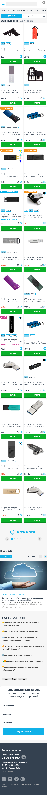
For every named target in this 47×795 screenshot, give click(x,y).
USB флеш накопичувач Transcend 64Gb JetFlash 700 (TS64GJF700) (11, 341)
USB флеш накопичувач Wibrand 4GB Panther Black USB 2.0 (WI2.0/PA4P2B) (34, 383)
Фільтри (11, 16)
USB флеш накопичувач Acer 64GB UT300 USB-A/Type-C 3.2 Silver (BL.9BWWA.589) (34, 258)
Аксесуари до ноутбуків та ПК (23, 10)
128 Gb (15, 127)
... (19, 127)
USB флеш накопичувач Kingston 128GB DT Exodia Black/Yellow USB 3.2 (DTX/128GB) (10, 175)
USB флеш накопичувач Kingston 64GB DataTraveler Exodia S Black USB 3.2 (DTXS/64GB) (34, 175)
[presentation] (40, 556)
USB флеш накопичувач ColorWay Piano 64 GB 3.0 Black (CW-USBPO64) (33, 91)
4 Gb (26, 377)
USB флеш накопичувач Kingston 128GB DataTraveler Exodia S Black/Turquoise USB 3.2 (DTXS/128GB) (11, 425)
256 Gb (9, 127)
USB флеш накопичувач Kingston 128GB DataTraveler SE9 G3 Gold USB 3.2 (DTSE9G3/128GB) (11, 509)
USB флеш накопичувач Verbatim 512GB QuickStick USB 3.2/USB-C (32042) (33, 467)
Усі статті (31, 556)
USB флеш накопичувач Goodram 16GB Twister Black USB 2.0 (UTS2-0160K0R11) (34, 217)
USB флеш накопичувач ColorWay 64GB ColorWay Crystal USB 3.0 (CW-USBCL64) (11, 91)
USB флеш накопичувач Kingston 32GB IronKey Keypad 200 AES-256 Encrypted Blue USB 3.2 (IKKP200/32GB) (35, 342)
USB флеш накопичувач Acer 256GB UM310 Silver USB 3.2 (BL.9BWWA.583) (34, 425)
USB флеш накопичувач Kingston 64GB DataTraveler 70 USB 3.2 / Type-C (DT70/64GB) (11, 215)
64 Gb (8, 43)
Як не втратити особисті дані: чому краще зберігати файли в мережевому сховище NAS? (23, 599)
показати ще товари (26, 532)
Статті (5, 594)
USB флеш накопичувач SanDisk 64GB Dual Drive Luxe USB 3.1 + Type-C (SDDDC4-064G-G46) (11, 383)
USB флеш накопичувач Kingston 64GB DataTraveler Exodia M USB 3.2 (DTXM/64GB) (11, 133)
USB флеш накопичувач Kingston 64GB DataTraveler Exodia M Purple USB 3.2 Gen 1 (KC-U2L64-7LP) (11, 300)
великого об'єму (10, 679)
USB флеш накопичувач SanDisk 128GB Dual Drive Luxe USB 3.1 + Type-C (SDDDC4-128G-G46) (35, 509)
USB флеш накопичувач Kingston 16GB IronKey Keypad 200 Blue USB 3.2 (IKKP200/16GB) (35, 133)
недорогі (22, 679)
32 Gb (3, 43)
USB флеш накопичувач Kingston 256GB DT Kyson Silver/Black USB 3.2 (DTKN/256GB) (10, 258)
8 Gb (26, 210)
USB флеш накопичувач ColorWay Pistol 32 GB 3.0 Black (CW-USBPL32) (10, 50)
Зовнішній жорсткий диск (17, 594)
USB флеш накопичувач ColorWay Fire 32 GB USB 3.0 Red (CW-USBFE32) (34, 50)
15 (35, 539)
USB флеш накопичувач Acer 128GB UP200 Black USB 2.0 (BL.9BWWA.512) (11, 467)
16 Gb (31, 210)
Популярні (5, 557)
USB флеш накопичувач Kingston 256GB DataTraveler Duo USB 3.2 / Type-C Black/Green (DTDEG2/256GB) (35, 300)
